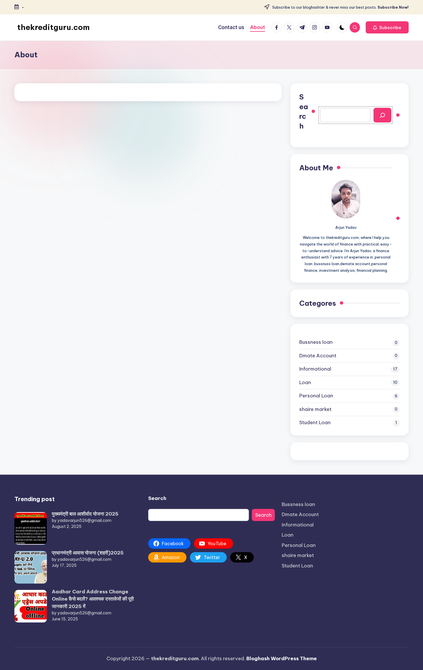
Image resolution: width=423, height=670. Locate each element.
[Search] (382, 115)
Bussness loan (316, 342)
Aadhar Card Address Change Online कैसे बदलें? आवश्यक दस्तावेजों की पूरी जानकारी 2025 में (93, 598)
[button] (387, 27)
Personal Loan (316, 395)
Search (303, 111)
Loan (305, 382)
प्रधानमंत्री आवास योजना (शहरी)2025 (88, 553)
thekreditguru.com (53, 27)
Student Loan (315, 422)
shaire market (315, 409)
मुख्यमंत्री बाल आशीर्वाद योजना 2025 (85, 514)
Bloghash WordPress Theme (281, 658)
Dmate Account (317, 355)
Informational (315, 369)
